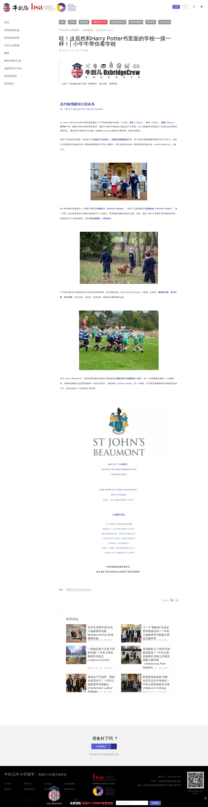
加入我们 (48, 784)
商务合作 (28, 784)
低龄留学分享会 (13, 68)
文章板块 (88, 30)
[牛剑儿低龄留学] (16, 7)
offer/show (165, 22)
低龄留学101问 (99, 22)
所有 (62, 22)
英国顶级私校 (12, 30)
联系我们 (9, 83)
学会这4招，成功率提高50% (119, 543)
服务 (6, 53)
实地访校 (84, 22)
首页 (6, 22)
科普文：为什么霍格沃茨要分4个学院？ (119, 500)
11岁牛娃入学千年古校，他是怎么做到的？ (119, 538)
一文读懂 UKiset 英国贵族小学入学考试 (118, 552)
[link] (69, 30)
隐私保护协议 (69, 789)
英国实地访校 (12, 37)
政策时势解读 (136, 22)
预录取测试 (10, 75)
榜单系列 (151, 22)
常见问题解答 (69, 784)
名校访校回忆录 (118, 22)
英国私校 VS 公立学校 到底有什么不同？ (119, 529)
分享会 (72, 22)
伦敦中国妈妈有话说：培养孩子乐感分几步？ (119, 533)
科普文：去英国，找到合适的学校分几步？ (119, 548)
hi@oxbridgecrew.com (169, 781)
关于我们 (7, 784)
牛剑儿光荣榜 (12, 45)
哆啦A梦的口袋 (12, 60)
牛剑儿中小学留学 (69, 30)
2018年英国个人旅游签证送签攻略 (118, 524)
